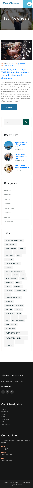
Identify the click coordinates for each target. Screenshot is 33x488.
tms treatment (10, 328)
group (8, 275)
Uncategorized (8, 221)
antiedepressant (11, 248)
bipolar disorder (19, 252)
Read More (9, 107)
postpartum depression (13, 297)
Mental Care (7, 194)
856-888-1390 (7, 461)
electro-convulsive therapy (14, 271)
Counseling (7, 190)
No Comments (9, 66)
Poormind (7, 199)
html (23, 275)
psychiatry (9, 301)
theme (14, 317)
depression (9, 259)
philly (7, 294)
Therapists (7, 217)
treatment (9, 342)
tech (7, 317)
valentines (9, 345)
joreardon (21, 64)
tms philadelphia (11, 324)
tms (7, 320)
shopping (18, 309)
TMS (3, 416)
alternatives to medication (14, 240)
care (18, 255)
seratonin (9, 309)
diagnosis (9, 267)
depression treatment (12, 263)
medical (23, 278)
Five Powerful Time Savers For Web (21, 156)
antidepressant (10, 244)
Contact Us (6, 424)
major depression (11, 278)
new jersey (17, 286)
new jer (8, 286)
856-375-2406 (7, 455)
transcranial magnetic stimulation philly (13, 333)
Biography (5, 411)
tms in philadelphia (18, 320)
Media (4, 414)
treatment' (19, 342)
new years (9, 290)
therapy (22, 317)
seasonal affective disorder (14, 305)
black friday (9, 255)
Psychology (7, 212)
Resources (5, 419)
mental (18, 282)
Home (4, 409)
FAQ (3, 422)
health (16, 275)
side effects (9, 313)
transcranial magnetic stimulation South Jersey (13, 337)
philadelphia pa (20, 290)
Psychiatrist (7, 203)
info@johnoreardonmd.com (11, 449)
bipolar (8, 252)
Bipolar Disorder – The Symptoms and (21, 145)
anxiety (22, 248)
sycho (19, 313)
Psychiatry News (9, 208)
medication (9, 282)
